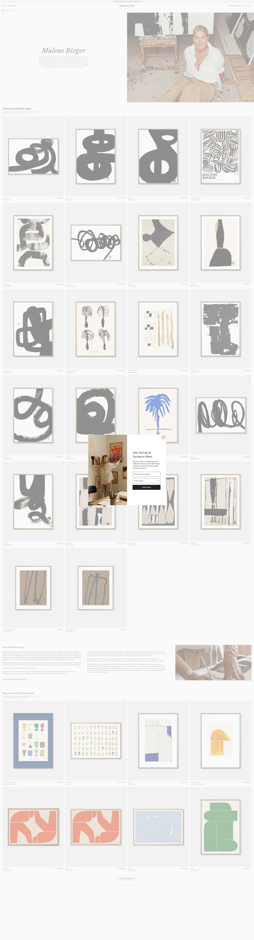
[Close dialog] (163, 437)
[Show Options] (158, 480)
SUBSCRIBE (146, 487)
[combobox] (145, 480)
